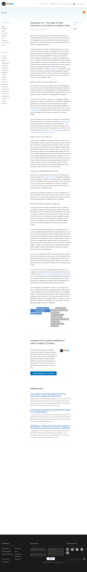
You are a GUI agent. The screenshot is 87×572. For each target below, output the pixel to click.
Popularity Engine (53, 69)
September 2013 (5, 96)
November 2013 (5, 91)
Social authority (55, 321)
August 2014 (5, 72)
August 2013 (5, 98)
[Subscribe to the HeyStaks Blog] (67, 552)
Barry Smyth (35, 29)
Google (64, 308)
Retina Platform (43, 4)
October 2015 (5, 65)
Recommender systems (57, 315)
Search (3, 31)
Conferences (5, 40)
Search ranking (55, 319)
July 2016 (4, 56)
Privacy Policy (5, 562)
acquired (61, 75)
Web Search (38, 313)
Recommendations (63, 310)
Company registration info (72, 561)
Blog (74, 4)
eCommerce (4, 33)
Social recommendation (57, 324)
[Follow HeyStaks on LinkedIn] (81, 549)
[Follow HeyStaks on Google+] (77, 549)
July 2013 (4, 101)
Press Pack (18, 548)
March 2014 (4, 82)
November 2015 (5, 63)
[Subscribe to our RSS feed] (83, 12)
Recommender (55, 312)
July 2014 (4, 75)
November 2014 (5, 70)
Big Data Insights (66, 4)
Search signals (64, 319)
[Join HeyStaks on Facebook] (72, 549)
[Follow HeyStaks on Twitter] (67, 549)
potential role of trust (49, 177)
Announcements (5, 42)
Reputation (54, 317)
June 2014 (4, 77)
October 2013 (5, 93)
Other (3, 45)
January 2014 (5, 86)
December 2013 (5, 89)
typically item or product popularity (53, 130)
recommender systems (64, 121)
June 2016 (4, 58)
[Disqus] (50, 463)
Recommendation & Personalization (40, 310)
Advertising (4, 28)
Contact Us (18, 559)
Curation (46, 308)
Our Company (80, 4)
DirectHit (58, 308)
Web (3, 38)
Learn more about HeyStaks (43, 373)
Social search (54, 326)
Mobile (3, 26)
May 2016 (4, 60)
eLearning (4, 35)
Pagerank (53, 310)
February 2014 (5, 84)
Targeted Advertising (54, 4)
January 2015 (5, 67)
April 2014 (4, 79)
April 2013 (4, 103)
